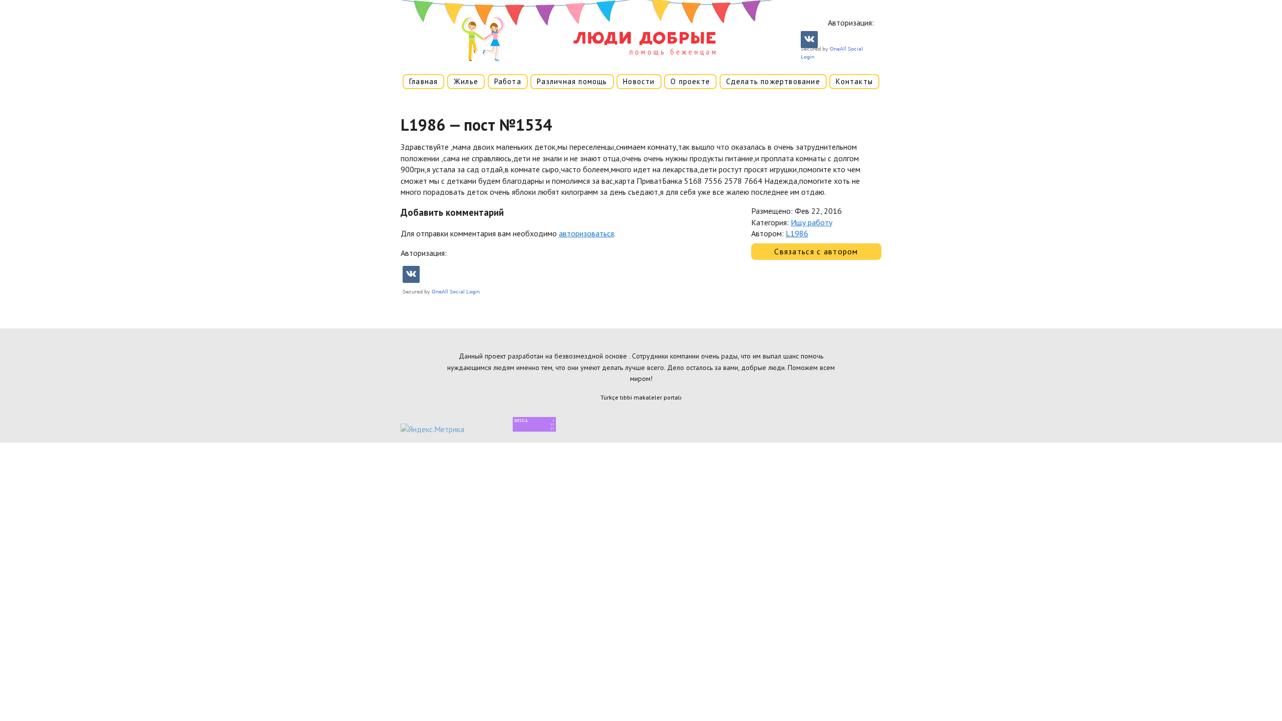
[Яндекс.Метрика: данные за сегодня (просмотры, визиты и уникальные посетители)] (432, 429)
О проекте (690, 81)
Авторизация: (851, 23)
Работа (507, 81)
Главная (423, 81)
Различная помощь (572, 81)
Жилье (466, 81)
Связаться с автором (816, 251)
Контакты (854, 81)
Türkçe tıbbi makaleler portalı (641, 397)
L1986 (797, 233)
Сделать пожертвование (773, 81)
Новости (639, 81)
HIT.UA (521, 421)
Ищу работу (811, 222)
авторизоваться (586, 233)
